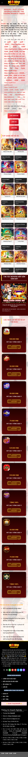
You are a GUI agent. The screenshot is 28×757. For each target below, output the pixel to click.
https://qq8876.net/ (10, 87)
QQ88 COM (8, 75)
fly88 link (21, 97)
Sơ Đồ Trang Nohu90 (14, 703)
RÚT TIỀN (5, 699)
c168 (12, 744)
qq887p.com (8, 85)
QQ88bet (9, 80)
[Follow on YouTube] (15, 670)
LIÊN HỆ (5, 687)
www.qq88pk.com (10, 92)
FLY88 (16, 51)
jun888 (9, 664)
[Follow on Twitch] (24, 670)
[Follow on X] (4, 670)
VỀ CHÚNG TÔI (7, 684)
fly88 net (19, 92)
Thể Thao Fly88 (17, 68)
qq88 (15, 42)
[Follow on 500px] (18, 670)
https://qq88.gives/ (11, 49)
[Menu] (2, 3)
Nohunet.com (6, 650)
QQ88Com (21, 78)
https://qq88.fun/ (10, 83)
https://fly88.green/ (20, 94)
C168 (12, 99)
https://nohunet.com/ (11, 111)
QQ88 (6, 47)
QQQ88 (21, 73)
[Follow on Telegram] (21, 670)
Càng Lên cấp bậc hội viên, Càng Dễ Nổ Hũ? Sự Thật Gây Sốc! (14, 305)
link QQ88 (15, 61)
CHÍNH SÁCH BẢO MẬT (9, 678)
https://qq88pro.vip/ (18, 44)
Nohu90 (3, 23)
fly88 (5, 99)
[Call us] (9, 670)
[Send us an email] (7, 670)
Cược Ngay (14, 346)
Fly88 (6, 51)
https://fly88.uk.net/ (9, 97)
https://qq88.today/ (10, 71)
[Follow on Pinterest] (12, 670)
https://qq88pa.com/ (11, 73)
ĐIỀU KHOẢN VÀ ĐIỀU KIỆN (10, 681)
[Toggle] (1, 608)
